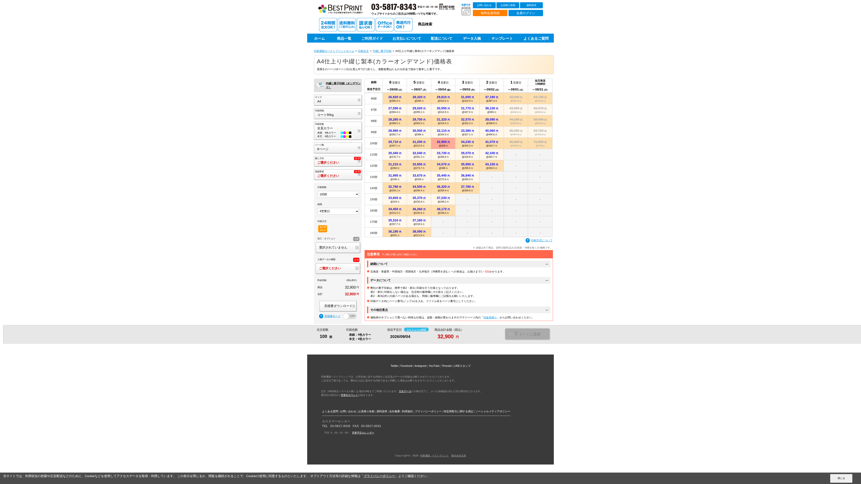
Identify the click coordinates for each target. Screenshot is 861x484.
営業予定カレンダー (363, 432)
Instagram (421, 365)
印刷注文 (363, 51)
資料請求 (531, 5)
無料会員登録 (490, 13)
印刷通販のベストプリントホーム (334, 51)
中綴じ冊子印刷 (382, 51)
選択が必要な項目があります (527, 334)
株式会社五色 (458, 455)
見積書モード (332, 316)
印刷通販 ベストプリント (434, 455)
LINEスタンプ (462, 365)
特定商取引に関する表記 (458, 411)
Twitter (394, 365)
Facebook (406, 365)
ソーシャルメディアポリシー (492, 411)
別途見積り (490, 317)
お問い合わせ (484, 5)
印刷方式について (541, 240)
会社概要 (394, 411)
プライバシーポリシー (428, 411)
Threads (447, 365)
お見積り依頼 (507, 5)
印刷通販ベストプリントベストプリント (344, 11)
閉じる (841, 478)
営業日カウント (349, 395)
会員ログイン (525, 13)
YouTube (434, 365)
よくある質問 (330, 411)
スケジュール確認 (416, 329)
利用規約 (407, 411)
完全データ (405, 391)
